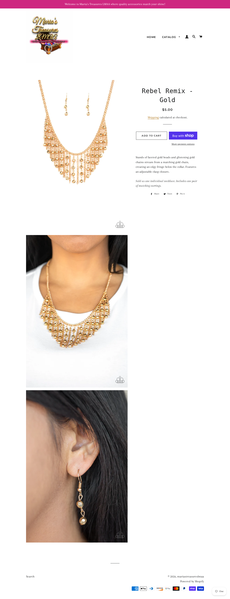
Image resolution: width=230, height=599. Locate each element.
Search (30, 576)
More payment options (183, 144)
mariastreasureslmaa (190, 576)
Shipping (153, 117)
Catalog (169, 37)
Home (151, 37)
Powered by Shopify (192, 581)
